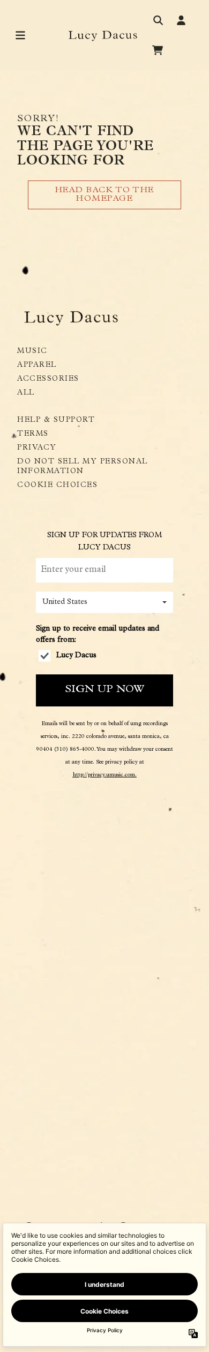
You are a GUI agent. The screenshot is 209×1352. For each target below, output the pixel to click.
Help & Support (56, 420)
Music (32, 351)
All (26, 393)
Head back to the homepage (104, 194)
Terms (33, 434)
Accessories (48, 379)
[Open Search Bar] (157, 20)
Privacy (37, 448)
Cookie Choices (57, 485)
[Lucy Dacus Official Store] (104, 35)
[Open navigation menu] (20, 35)
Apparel (37, 365)
